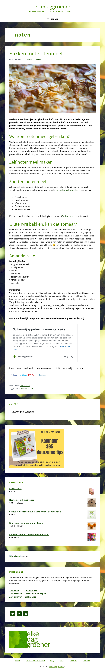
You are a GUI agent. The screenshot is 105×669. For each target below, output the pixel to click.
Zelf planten (15, 593)
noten (30, 388)
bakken (24, 388)
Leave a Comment (33, 59)
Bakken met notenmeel (35, 53)
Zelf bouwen (30, 590)
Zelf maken (25, 385)
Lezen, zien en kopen (35, 593)
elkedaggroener (52, 6)
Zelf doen (14, 590)
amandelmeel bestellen (67, 190)
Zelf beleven (15, 596)
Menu (54, 19)
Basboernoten (68, 216)
